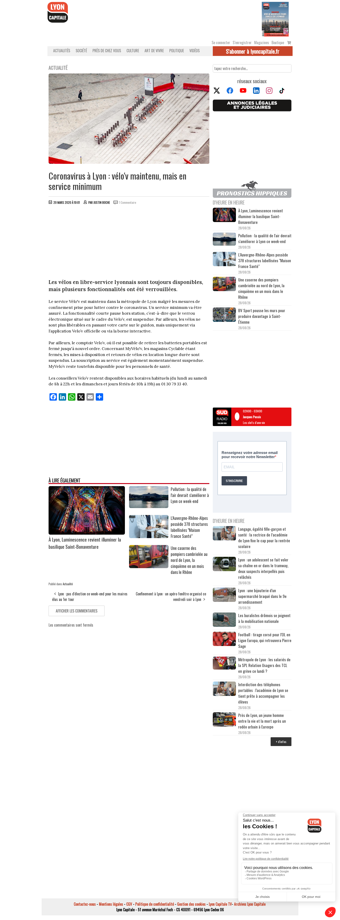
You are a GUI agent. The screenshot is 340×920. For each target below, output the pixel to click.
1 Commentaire (127, 202)
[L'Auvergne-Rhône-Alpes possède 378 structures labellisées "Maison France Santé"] (148, 536)
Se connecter (221, 42)
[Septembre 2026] (275, 18)
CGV (129, 904)
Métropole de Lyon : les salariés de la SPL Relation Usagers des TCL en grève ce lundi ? (264, 665)
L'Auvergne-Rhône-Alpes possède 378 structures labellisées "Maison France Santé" (189, 527)
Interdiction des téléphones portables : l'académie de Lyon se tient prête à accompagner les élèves (263, 693)
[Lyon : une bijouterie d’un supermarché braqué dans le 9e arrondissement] (224, 595)
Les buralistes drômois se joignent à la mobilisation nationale (264, 618)
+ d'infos (281, 741)
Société (81, 50)
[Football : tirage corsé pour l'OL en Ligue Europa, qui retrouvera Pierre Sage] (224, 639)
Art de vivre (154, 50)
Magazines (261, 42)
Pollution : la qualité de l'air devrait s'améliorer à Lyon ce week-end (190, 495)
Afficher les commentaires (76, 611)
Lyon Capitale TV (220, 904)
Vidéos (194, 50)
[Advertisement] (129, 242)
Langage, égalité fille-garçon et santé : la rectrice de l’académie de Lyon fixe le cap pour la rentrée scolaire (264, 537)
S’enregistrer (242, 42)
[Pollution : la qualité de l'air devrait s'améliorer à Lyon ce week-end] (148, 506)
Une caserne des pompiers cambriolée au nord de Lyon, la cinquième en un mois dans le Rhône (189, 560)
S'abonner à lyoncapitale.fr (252, 51)
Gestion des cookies (191, 904)
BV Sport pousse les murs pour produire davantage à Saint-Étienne (261, 316)
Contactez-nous (85, 904)
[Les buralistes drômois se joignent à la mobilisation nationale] (224, 620)
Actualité (68, 584)
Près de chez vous (107, 50)
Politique (176, 50)
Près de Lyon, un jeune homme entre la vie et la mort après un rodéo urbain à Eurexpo (262, 721)
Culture (133, 50)
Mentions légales (111, 904)
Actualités (61, 50)
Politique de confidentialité (154, 904)
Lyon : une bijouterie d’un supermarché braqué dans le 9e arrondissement (262, 596)
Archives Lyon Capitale (250, 904)
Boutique (278, 42)
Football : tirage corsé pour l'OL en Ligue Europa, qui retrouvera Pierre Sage (264, 640)
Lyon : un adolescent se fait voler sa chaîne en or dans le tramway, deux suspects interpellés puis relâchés (263, 568)
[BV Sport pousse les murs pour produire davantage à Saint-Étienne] (224, 315)
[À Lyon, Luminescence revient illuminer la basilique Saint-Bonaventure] (87, 533)
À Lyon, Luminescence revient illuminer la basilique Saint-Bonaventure (85, 543)
